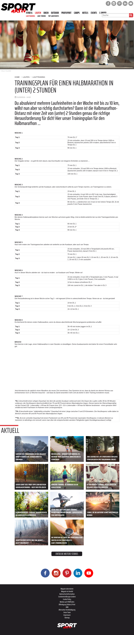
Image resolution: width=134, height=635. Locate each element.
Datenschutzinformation (67, 594)
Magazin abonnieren (67, 588)
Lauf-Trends (41, 16)
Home (17, 77)
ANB (67, 607)
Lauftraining (30, 16)
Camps (77, 13)
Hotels (85, 13)
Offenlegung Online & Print (67, 604)
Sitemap (67, 617)
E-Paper (102, 13)
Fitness (29, 13)
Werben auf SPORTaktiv (67, 601)
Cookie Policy (67, 599)
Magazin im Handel (67, 591)
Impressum (67, 615)
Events (94, 13)
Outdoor (55, 13)
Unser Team (67, 612)
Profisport (66, 13)
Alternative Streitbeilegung (67, 609)
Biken (46, 13)
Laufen (38, 13)
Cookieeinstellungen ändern (67, 596)
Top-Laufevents (53, 16)
